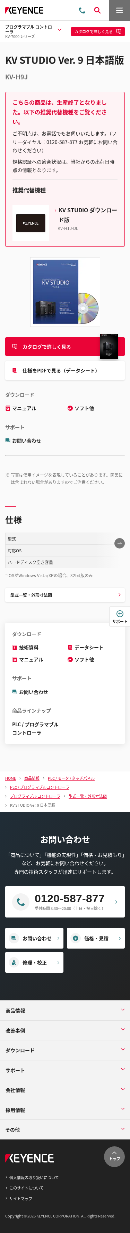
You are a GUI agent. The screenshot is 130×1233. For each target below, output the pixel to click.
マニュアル (24, 408)
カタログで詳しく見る (47, 346)
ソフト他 (84, 408)
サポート (120, 621)
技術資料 (28, 647)
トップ (114, 1158)
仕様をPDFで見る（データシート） (61, 370)
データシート (89, 647)
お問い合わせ (26, 440)
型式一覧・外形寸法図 (31, 595)
